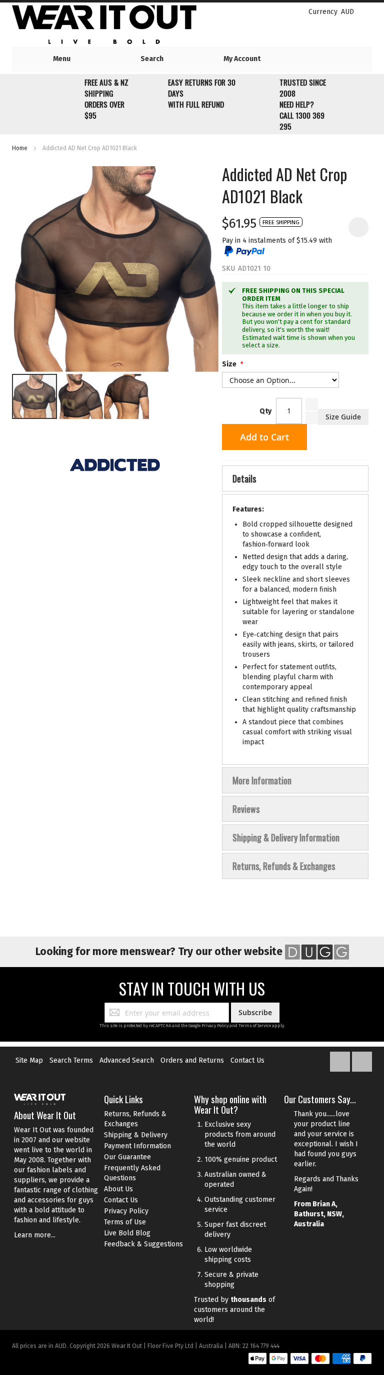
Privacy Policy (215, 1025)
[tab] (295, 479)
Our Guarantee (127, 1157)
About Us (118, 1189)
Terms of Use (125, 1222)
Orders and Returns (192, 1060)
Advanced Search (127, 1060)
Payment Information (137, 1146)
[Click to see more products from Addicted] (115, 465)
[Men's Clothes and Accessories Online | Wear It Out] (120, 24)
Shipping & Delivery (136, 1135)
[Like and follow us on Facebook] (341, 1059)
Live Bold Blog (127, 1233)
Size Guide (343, 416)
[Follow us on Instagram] (362, 1059)
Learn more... (35, 1235)
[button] (81, 396)
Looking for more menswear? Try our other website (160, 951)
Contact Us (247, 1060)
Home (20, 148)
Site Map (29, 1060)
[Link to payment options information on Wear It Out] (310, 1359)
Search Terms (71, 1060)
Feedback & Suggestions (143, 1244)
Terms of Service (254, 1025)
